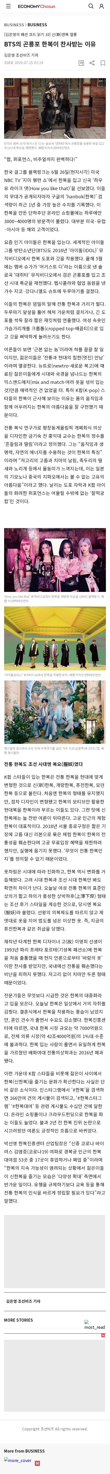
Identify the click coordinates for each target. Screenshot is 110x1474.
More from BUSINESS (25, 1451)
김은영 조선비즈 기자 (21, 55)
